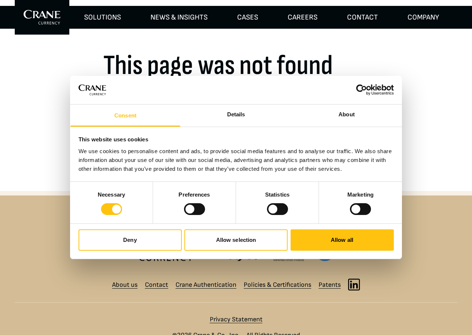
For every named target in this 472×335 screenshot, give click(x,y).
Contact (156, 285)
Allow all (342, 240)
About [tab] (347, 114)
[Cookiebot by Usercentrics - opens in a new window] (361, 89)
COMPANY (423, 17)
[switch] (194, 209)
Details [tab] (236, 114)
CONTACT (362, 17)
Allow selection (236, 240)
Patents (330, 285)
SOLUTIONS (102, 17)
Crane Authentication (206, 285)
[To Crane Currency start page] (42, 17)
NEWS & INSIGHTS (179, 17)
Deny (129, 240)
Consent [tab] (125, 115)
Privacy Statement (236, 319)
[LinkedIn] (354, 284)
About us (125, 285)
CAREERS (302, 17)
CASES (247, 17)
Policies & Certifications (277, 285)
